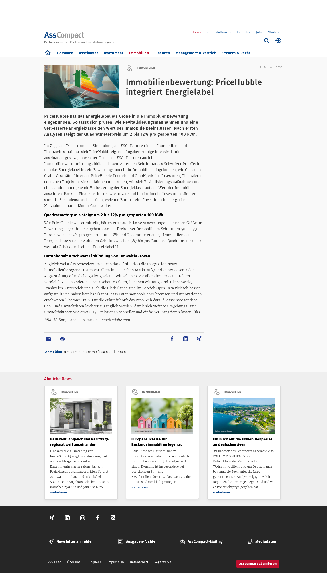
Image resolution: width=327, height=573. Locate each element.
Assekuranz (88, 53)
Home (47, 53)
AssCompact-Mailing (205, 541)
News (197, 32)
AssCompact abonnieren (258, 564)
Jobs (259, 32)
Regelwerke (163, 562)
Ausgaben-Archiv (140, 541)
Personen (65, 53)
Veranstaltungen (219, 32)
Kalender (243, 32)
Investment (113, 53)
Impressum (116, 562)
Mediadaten (265, 541)
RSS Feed (54, 562)
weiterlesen (58, 492)
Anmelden (53, 352)
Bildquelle (94, 562)
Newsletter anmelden (75, 541)
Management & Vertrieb (196, 53)
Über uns (74, 562)
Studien (274, 32)
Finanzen (162, 53)
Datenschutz (139, 562)
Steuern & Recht (236, 53)
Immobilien (139, 53)
